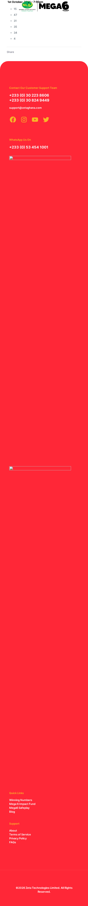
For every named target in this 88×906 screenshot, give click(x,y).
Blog (12, 811)
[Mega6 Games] (44, 6)
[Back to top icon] (44, 878)
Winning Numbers (20, 800)
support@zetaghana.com (25, 107)
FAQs (12, 842)
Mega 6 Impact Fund (22, 803)
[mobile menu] (82, 6)
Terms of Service (20, 834)
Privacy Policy (18, 838)
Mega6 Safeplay (19, 807)
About (13, 830)
